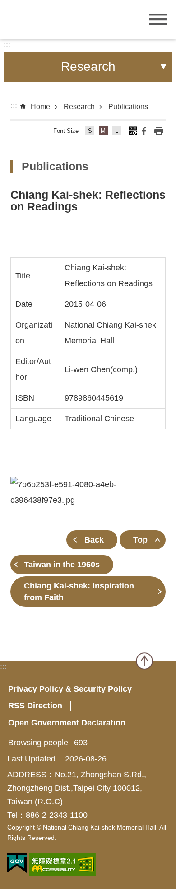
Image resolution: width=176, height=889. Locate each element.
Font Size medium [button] (103, 132)
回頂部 (144, 661)
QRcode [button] (132, 130)
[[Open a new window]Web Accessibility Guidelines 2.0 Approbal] (62, 864)
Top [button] (140, 539)
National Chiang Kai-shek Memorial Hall (61, 19)
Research (79, 106)
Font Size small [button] (90, 132)
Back (94, 539)
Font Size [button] (66, 131)
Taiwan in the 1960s (62, 564)
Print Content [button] (159, 130)
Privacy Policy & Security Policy (70, 688)
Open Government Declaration (66, 722)
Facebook (144, 130)
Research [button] (88, 66)
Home (40, 106)
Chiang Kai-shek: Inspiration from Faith (79, 591)
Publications (128, 106)
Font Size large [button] (117, 132)
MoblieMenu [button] (158, 19)
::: (7, 44)
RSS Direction (35, 705)
